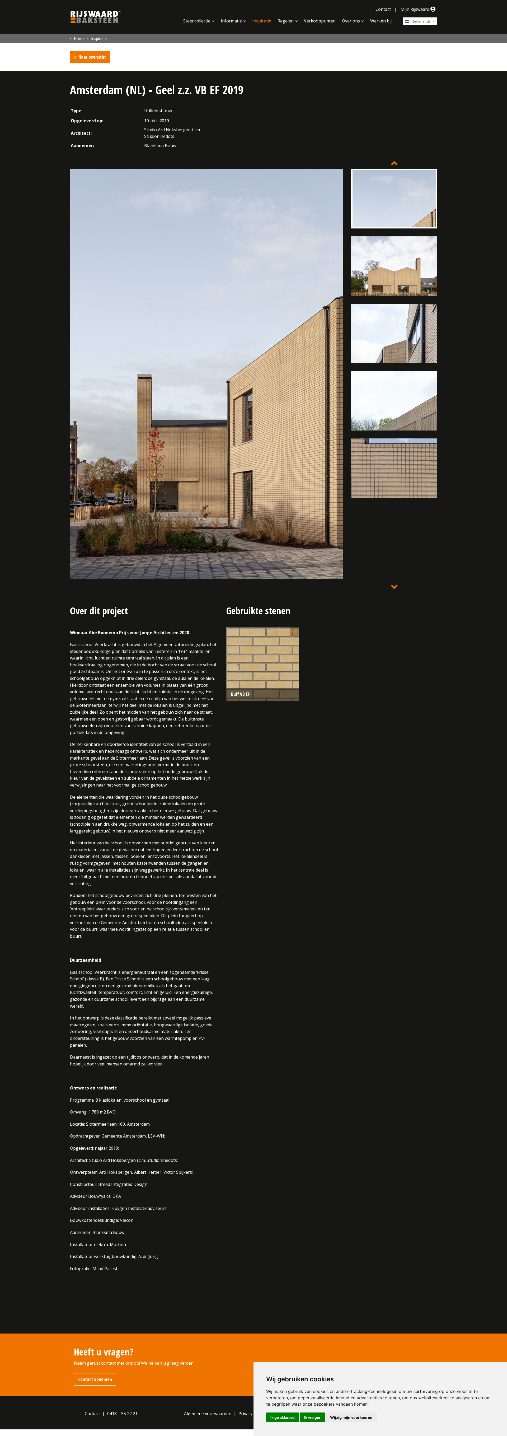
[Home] (95, 17)
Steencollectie (196, 21)
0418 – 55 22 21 (122, 1413)
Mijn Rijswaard (415, 9)
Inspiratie (261, 21)
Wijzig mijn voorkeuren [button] (351, 1417)
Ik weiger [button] (312, 1417)
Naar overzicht (92, 57)
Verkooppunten (320, 21)
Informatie (231, 21)
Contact (383, 9)
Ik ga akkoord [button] (282, 1417)
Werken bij (381, 21)
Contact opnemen (95, 1379)
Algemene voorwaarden (207, 1413)
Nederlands (420, 21)
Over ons (351, 21)
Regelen (286, 21)
